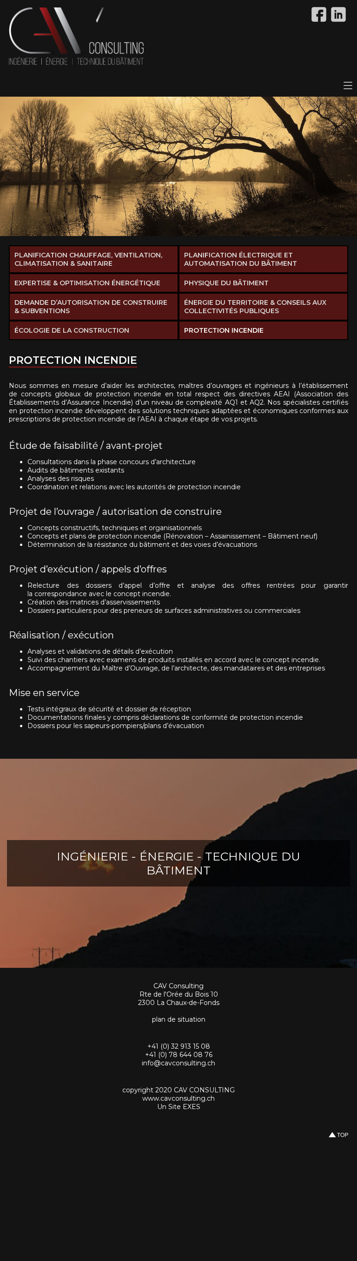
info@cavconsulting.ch (178, 1063)
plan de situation (178, 1019)
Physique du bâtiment (226, 283)
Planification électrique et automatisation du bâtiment (240, 259)
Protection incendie (224, 330)
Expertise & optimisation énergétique (87, 283)
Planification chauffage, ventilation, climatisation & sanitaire (88, 259)
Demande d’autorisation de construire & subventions (90, 306)
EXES (191, 1107)
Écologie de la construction (71, 330)
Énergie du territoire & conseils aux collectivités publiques (255, 306)
